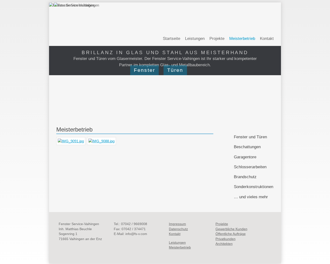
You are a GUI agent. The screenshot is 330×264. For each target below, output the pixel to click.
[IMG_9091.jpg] (71, 141)
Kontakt (267, 38)
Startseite (171, 38)
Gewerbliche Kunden (231, 229)
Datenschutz (178, 229)
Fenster (144, 70)
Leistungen (195, 38)
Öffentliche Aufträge (230, 234)
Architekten (224, 244)
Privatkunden (225, 239)
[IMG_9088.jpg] (102, 141)
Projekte (216, 38)
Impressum (177, 224)
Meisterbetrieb (180, 247)
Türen (175, 70)
